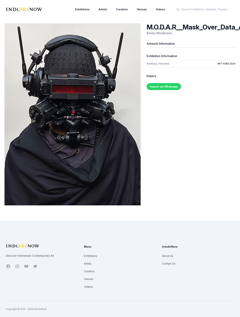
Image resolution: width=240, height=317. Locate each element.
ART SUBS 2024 (226, 63)
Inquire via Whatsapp (164, 86)
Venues (142, 9)
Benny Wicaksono (159, 33)
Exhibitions (82, 9)
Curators (122, 9)
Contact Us (169, 263)
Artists (103, 9)
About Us (167, 255)
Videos (160, 9)
